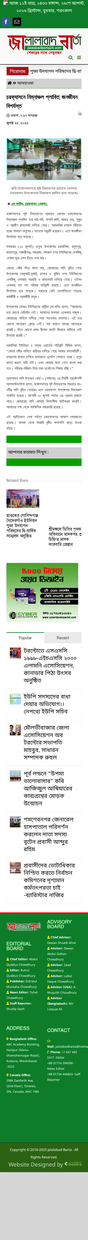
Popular (25, 638)
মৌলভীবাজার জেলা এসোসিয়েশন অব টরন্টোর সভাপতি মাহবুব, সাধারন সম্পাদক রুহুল (46, 743)
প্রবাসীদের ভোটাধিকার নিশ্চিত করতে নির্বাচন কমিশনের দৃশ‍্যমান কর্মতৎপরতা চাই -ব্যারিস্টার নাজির (49, 880)
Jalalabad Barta (60, 1150)
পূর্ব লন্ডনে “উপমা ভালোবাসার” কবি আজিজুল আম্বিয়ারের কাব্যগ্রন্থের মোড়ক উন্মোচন (48, 789)
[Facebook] (6, 22)
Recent (63, 638)
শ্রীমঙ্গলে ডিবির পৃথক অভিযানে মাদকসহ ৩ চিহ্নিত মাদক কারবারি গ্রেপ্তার (65, 536)
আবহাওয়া (25, 83)
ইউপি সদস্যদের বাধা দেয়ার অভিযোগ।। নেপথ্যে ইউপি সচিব (47, 704)
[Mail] (17, 22)
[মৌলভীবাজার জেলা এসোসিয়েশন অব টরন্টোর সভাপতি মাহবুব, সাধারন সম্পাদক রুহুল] (15, 728)
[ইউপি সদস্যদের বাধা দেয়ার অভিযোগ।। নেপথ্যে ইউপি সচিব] (15, 697)
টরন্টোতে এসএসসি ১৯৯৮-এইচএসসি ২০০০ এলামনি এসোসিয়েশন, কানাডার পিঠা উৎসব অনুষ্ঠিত (50, 666)
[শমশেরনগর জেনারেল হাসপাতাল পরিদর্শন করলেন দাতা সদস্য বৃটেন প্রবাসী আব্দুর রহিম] (15, 820)
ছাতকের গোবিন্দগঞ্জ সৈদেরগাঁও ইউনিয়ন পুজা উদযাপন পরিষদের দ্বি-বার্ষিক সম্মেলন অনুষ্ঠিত (22, 526)
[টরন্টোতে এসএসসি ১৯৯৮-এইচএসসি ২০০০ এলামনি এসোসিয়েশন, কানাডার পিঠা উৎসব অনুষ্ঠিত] (15, 651)
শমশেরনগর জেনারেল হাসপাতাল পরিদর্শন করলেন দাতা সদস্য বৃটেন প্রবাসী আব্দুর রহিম (48, 835)
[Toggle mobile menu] (79, 57)
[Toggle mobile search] (71, 57)
